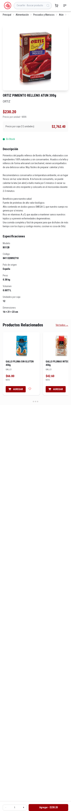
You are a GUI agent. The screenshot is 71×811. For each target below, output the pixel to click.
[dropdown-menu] (64, 5)
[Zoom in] (35, 58)
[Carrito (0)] (56, 5)
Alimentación (22, 14)
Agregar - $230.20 (48, 807)
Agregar (18, 389)
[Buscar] (48, 5)
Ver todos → (62, 325)
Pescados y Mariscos (43, 14)
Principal (7, 14)
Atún (61, 14)
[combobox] (33, 5)
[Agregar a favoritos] (30, 389)
